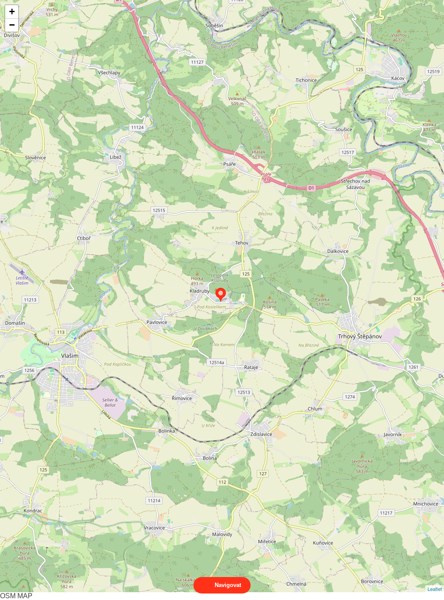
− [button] (12, 25)
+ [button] (12, 11)
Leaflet (435, 588)
